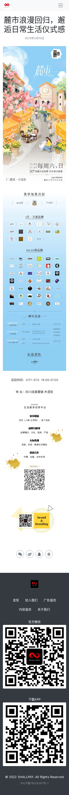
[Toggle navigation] (60, 5)
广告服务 (50, 600)
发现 (16, 600)
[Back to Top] (61, 783)
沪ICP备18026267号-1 (34, 783)
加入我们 (31, 600)
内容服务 (25, 609)
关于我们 (44, 609)
